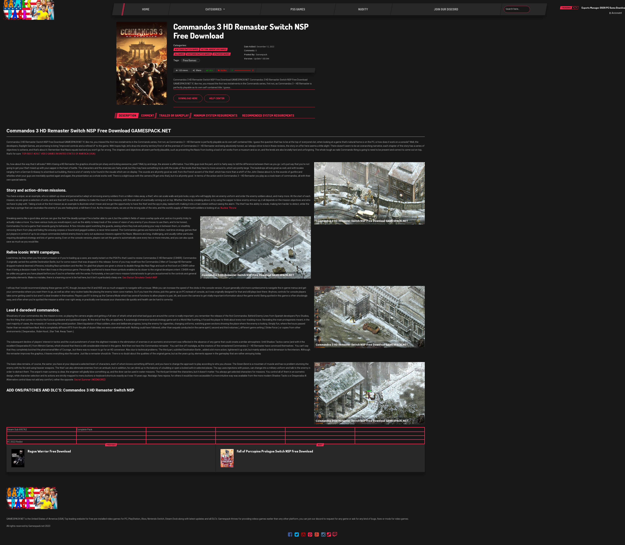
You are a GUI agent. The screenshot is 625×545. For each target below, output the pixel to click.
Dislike (223, 70)
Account (616, 12)
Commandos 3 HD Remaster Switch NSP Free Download (241, 30)
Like (211, 70)
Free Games (189, 60)
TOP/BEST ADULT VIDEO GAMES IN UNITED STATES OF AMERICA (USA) (58, 153)
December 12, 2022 (265, 47)
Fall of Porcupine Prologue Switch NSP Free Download (275, 451)
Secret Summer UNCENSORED (90, 379)
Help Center (216, 98)
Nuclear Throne (228, 208)
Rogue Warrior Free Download (49, 451)
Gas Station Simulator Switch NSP (139, 277)
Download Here (187, 98)
